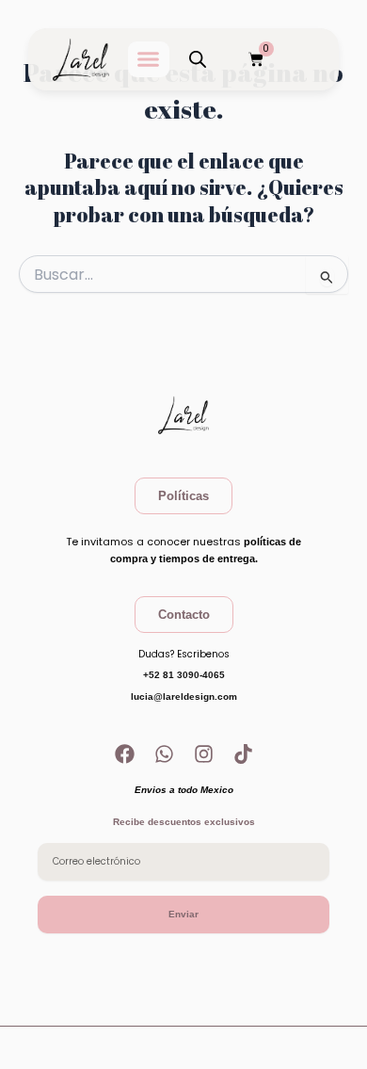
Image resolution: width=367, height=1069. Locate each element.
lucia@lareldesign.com (184, 696)
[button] (148, 59)
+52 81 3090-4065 (184, 675)
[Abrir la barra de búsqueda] (197, 59)
